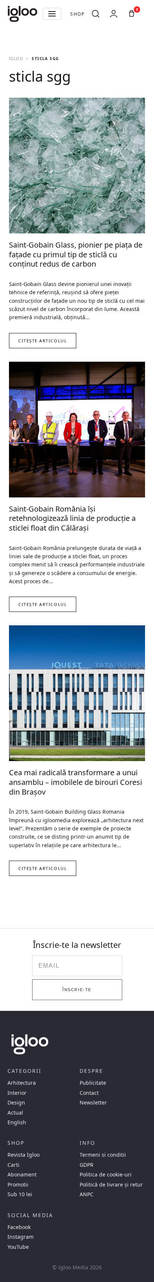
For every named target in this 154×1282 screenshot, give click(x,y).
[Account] (113, 14)
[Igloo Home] (22, 13)
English (16, 1122)
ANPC (86, 1194)
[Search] (95, 14)
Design (16, 1102)
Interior (17, 1093)
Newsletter (93, 1102)
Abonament (22, 1174)
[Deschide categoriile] (52, 14)
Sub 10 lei (19, 1194)
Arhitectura (21, 1083)
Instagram (20, 1237)
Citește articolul (42, 340)
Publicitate (93, 1083)
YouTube (18, 1247)
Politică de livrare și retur (111, 1184)
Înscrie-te (76, 989)
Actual (15, 1112)
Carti (13, 1165)
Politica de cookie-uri (106, 1174)
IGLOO (16, 58)
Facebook (19, 1227)
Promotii (17, 1184)
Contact (89, 1093)
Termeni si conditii (103, 1154)
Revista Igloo (23, 1154)
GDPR (86, 1165)
